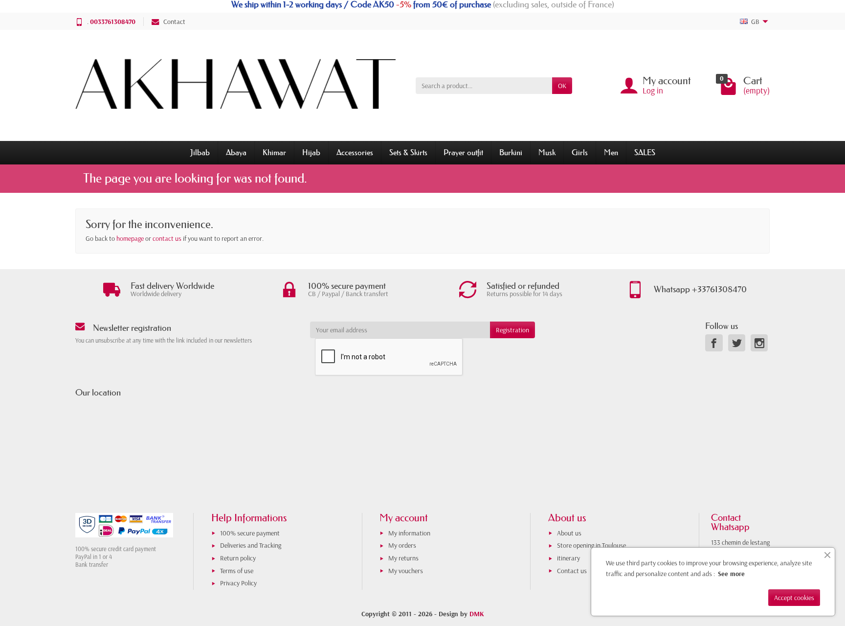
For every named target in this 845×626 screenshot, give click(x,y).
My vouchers (405, 570)
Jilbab (200, 152)
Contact (174, 21)
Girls (580, 152)
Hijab (311, 152)
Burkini (510, 152)
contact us (167, 238)
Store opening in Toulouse (591, 545)
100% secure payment (250, 533)
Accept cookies (794, 597)
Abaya (236, 152)
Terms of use (236, 570)
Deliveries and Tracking (250, 545)
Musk (547, 152)
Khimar (274, 152)
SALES (644, 152)
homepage (130, 238)
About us (569, 533)
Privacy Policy (238, 583)
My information (409, 533)
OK (562, 85)
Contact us (572, 570)
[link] (713, 342)
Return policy (238, 558)
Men (611, 152)
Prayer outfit (463, 152)
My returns (403, 558)
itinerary (568, 558)
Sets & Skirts (408, 152)
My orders (402, 545)
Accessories (354, 152)
